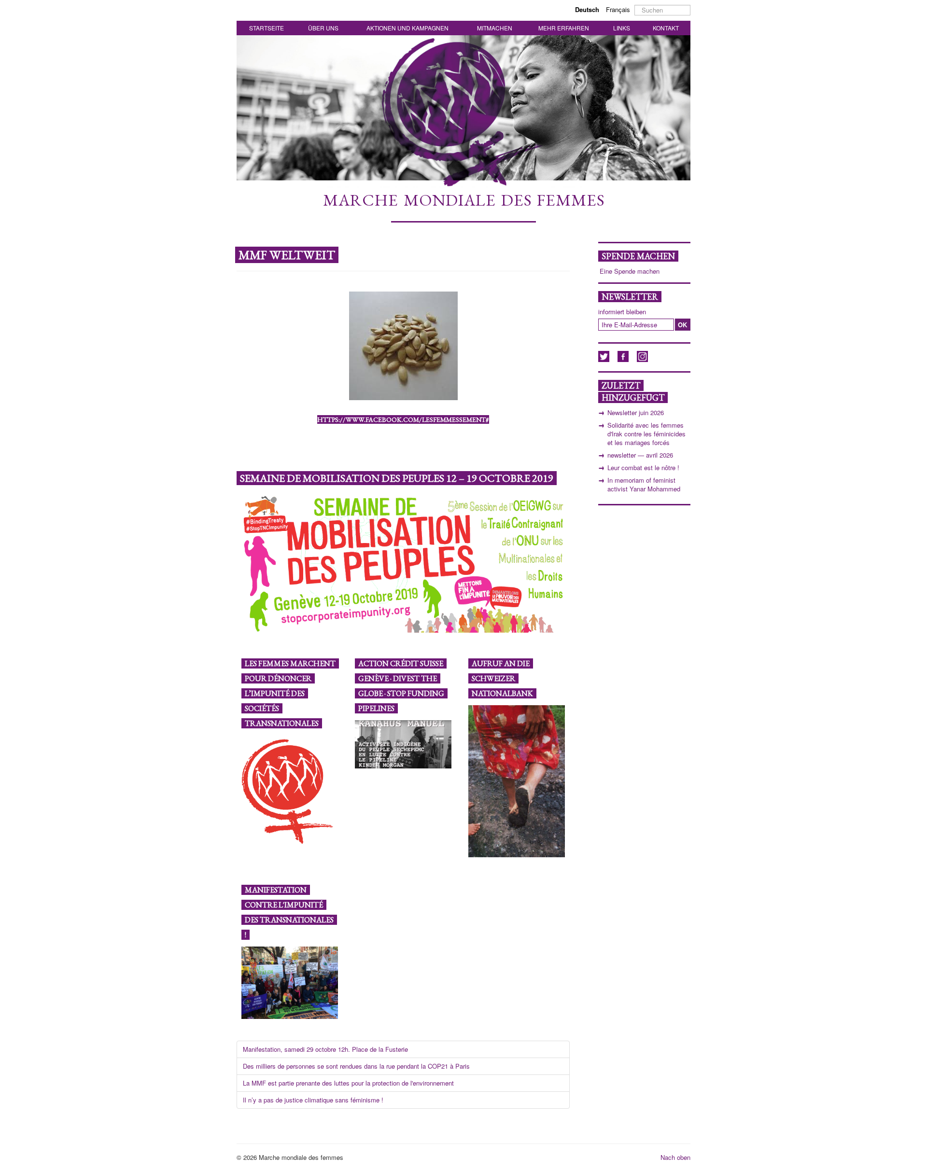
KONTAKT (666, 28)
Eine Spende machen (630, 271)
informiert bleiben (622, 311)
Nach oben (675, 1157)
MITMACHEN (494, 28)
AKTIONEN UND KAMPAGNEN (407, 28)
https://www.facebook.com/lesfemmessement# (403, 419)
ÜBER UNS (323, 28)
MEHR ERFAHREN (563, 28)
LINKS (621, 28)
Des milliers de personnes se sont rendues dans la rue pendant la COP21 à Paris (356, 1066)
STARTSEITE (266, 28)
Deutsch (588, 9)
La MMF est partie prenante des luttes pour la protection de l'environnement (348, 1082)
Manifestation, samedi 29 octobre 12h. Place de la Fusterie (325, 1049)
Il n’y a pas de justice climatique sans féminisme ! (313, 1099)
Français (618, 9)
